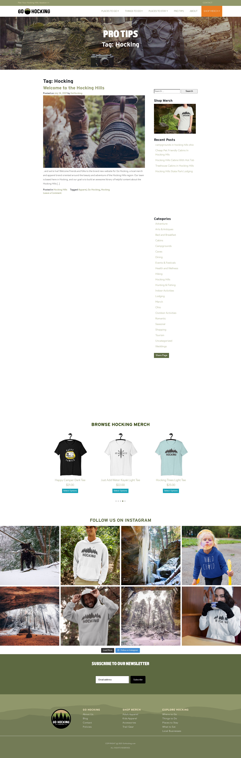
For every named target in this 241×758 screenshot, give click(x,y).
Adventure (161, 224)
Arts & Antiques (164, 229)
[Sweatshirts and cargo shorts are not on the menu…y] (90, 555)
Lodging (160, 296)
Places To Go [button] (109, 11)
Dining (159, 257)
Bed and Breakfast (165, 235)
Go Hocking (94, 190)
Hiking (158, 274)
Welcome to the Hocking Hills (73, 87)
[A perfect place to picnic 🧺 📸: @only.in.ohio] (29, 616)
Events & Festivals (165, 263)
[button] (116, 501)
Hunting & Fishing (165, 285)
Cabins (159, 240)
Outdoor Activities (165, 313)
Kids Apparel (130, 719)
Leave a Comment (52, 193)
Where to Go (169, 714)
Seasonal (160, 324)
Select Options (70, 491)
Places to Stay (170, 723)
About (193, 11)
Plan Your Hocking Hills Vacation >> (33, 3)
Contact (207, 3)
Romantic (160, 319)
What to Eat (169, 727)
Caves (158, 252)
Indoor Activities (164, 291)
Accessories (129, 723)
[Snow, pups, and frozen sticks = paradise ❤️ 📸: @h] (29, 555)
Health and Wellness (166, 268)
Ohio (158, 307)
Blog (85, 719)
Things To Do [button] (133, 11)
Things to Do (169, 719)
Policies (87, 727)
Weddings (161, 346)
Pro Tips (179, 11)
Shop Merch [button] (211, 11)
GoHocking (76, 93)
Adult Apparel (130, 714)
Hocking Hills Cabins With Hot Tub (174, 160)
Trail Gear (128, 727)
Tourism (159, 335)
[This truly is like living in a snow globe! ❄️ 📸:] (150, 616)
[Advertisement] (176, 195)
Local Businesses (171, 731)
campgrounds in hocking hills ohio (174, 145)
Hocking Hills (60, 190)
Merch (159, 302)
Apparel (82, 190)
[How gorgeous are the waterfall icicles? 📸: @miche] (150, 555)
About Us (88, 714)
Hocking (105, 190)
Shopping (160, 330)
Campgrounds (163, 246)
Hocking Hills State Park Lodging (174, 171)
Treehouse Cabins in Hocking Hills (174, 166)
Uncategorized (163, 341)
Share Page (161, 355)
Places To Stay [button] (157, 11)
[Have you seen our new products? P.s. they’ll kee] (90, 616)
